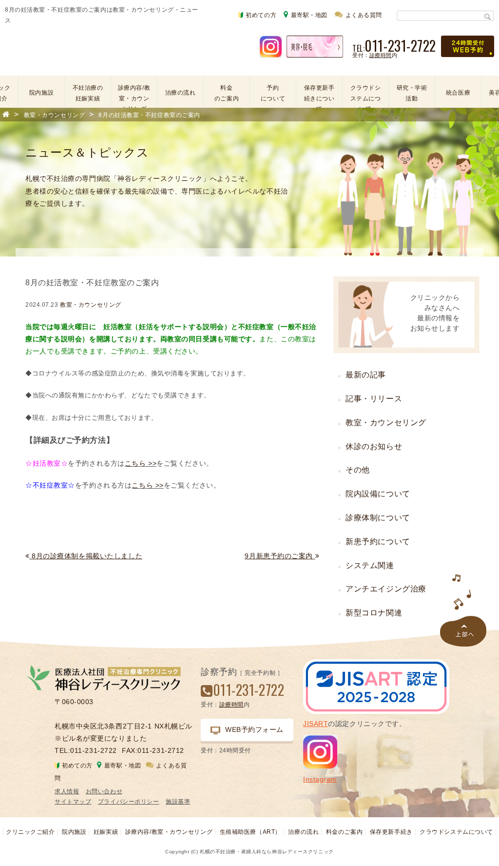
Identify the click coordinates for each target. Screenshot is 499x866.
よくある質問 (363, 15)
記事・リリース (373, 398)
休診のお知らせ (373, 446)
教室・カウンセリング (90, 304)
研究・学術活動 (412, 93)
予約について (273, 93)
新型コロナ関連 (373, 613)
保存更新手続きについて (319, 93)
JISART (315, 724)
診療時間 (380, 55)
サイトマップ (73, 801)
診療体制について (377, 517)
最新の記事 (365, 375)
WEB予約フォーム (254, 729)
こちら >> (140, 463)
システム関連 (369, 565)
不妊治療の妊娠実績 (88, 93)
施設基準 (178, 801)
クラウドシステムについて (365, 93)
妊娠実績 (106, 831)
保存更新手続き (391, 831)
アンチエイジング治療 (385, 589)
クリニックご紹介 (30, 831)
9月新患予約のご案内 (280, 556)
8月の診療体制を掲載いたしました (86, 556)
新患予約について (377, 541)
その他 (357, 470)
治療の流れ (180, 92)
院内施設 (41, 92)
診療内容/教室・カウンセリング (134, 93)
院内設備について (377, 494)
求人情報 (67, 791)
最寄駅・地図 (309, 15)
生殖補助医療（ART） (250, 831)
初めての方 (261, 15)
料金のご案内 (226, 93)
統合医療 (458, 92)
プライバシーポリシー (128, 801)
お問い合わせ (104, 791)
